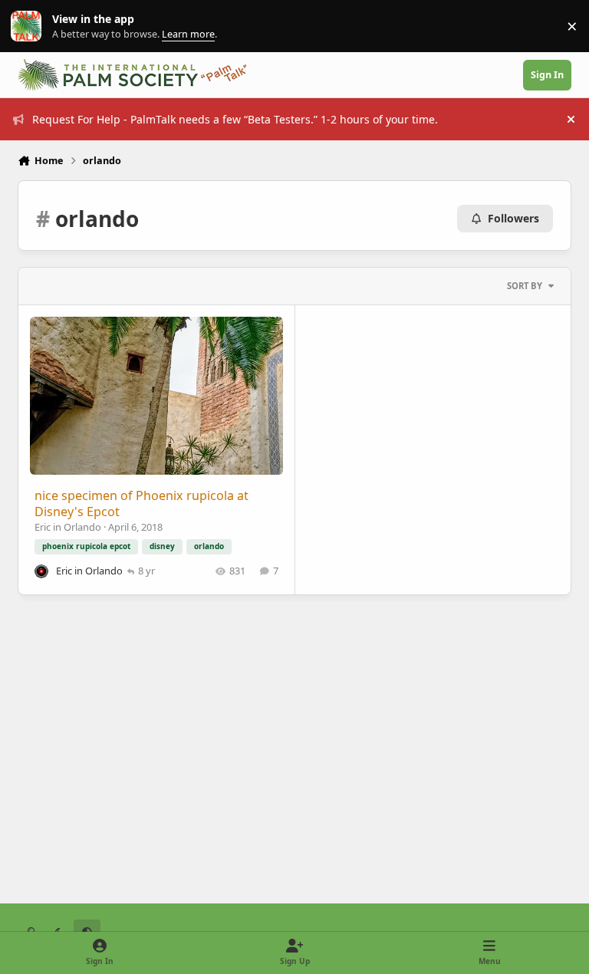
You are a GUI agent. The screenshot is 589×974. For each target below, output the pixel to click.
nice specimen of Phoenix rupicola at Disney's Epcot (141, 503)
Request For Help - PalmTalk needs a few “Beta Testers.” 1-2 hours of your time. (235, 119)
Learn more (29, 26)
